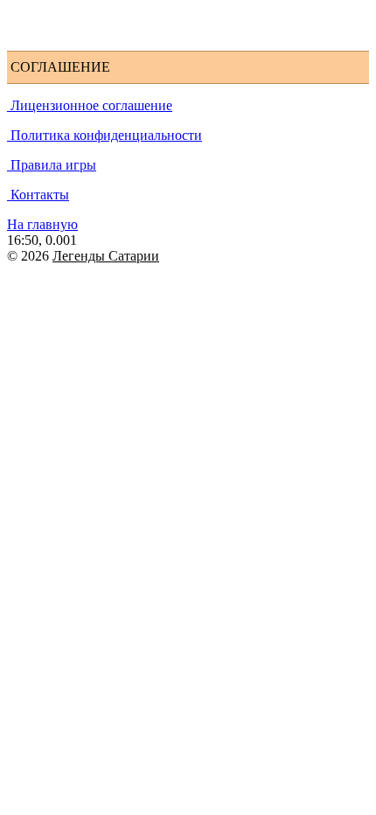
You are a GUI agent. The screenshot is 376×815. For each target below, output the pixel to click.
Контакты (38, 194)
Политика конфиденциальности (104, 135)
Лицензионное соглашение (89, 105)
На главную (42, 224)
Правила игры (51, 164)
